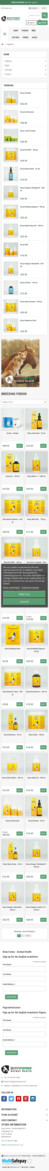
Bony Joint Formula (27, 131)
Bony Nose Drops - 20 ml (12, 864)
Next (29, 936)
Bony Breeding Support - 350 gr (32, 207)
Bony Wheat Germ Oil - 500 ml (31, 226)
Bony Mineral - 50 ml (36, 821)
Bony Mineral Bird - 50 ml (30, 169)
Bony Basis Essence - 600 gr (31, 302)
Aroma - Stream (12, 433)
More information (11, 587)
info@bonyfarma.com (14, 1145)
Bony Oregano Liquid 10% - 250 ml (36, 908)
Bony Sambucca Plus (28, 320)
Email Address (9, 984)
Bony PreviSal (25, 93)
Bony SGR (24, 245)
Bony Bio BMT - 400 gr (29, 150)
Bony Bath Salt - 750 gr (36, 519)
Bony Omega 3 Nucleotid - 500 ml (13, 908)
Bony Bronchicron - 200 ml (36, 692)
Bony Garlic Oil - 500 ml (36, 778)
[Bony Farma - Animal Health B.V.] (10, 18)
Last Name (7, 974)
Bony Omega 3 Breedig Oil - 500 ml (36, 865)
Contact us (7, 8)
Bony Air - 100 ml (12, 476)
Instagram (33, 1098)
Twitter (11, 1098)
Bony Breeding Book (12, 649)
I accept (24, 601)
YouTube (18, 1098)
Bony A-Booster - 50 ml (36, 433)
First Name (7, 964)
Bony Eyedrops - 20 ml (12, 735)
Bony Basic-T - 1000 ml (36, 476)
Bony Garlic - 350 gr (36, 735)
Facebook (4, 1098)
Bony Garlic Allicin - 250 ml (12, 778)
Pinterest (25, 1098)
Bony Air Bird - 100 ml (28, 283)
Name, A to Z (8, 402)
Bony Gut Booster (27, 112)
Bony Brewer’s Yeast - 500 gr (13, 693)
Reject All (24, 594)
